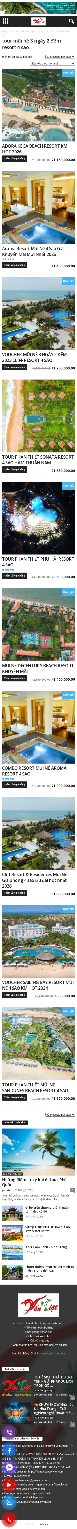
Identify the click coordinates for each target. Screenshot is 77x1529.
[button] (70, 21)
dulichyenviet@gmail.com (49, 1353)
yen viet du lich (43, 1394)
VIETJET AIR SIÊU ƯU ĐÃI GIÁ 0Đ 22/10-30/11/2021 (47, 1229)
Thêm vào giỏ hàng (14, 158)
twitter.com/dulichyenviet (28, 1497)
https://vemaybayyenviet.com (45, 1471)
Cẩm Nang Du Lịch (12, 1173)
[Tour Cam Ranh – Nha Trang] (12, 1252)
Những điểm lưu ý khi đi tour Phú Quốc (34, 1182)
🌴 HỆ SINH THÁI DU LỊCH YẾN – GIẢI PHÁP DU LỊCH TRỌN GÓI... (54, 1381)
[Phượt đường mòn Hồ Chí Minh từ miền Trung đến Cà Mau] (12, 1272)
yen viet (6, 1190)
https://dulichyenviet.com (31, 1488)
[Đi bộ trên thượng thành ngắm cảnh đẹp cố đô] (12, 1213)
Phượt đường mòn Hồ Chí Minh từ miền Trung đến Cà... (49, 1268)
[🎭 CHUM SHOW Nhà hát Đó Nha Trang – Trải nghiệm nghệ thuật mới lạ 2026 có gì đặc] (16, 1413)
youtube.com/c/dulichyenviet (34, 1501)
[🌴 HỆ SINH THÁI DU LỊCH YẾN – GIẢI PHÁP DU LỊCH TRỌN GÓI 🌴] (16, 1386)
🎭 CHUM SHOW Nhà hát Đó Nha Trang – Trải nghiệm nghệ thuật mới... (54, 1408)
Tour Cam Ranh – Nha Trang (46, 1247)
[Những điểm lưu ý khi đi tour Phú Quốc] (38, 1152)
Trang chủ (6, 31)
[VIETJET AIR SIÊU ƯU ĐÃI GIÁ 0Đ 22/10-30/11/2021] (12, 1233)
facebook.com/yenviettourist (33, 1493)
